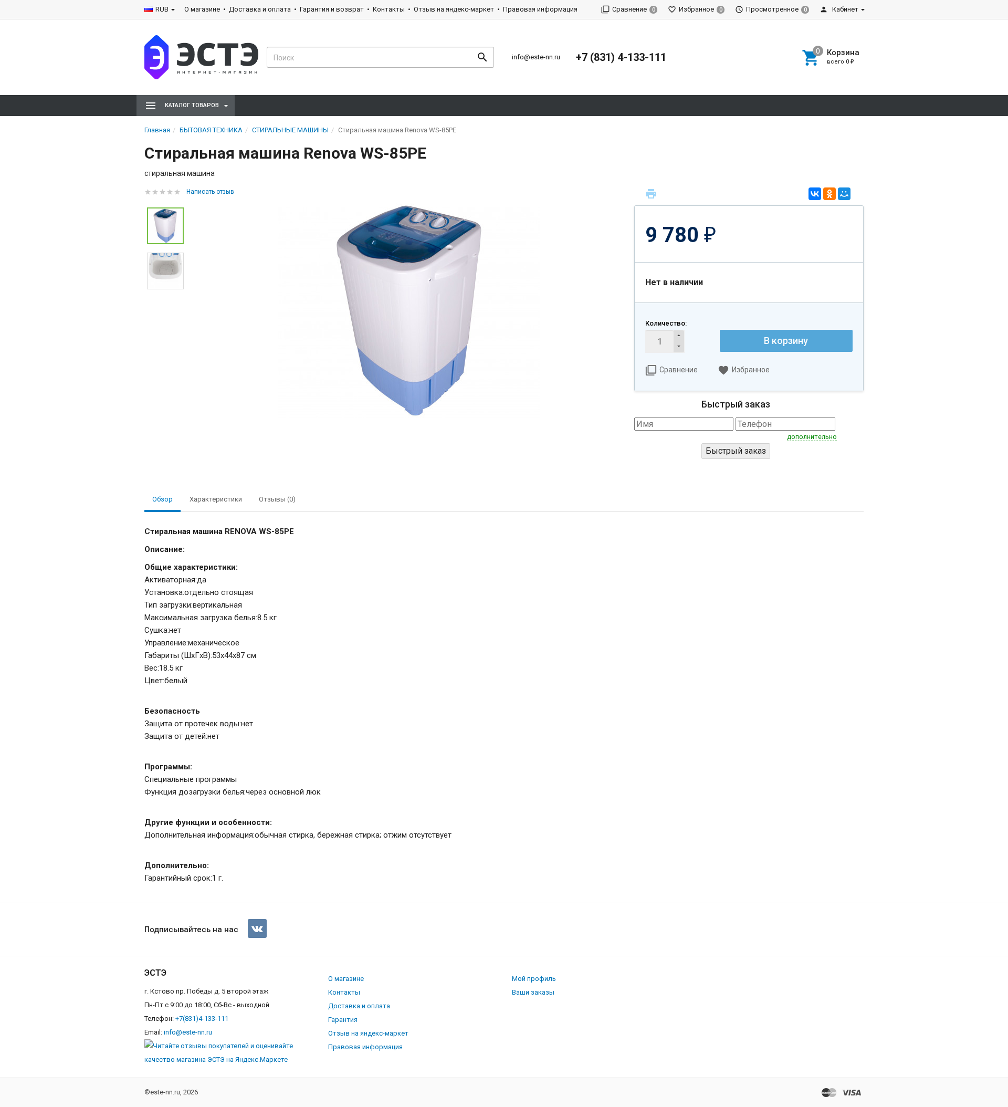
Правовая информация (540, 9)
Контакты (389, 9)
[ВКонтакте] (814, 193)
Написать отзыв (210, 191)
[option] (409, 310)
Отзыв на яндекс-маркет (454, 9)
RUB (162, 9)
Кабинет (844, 9)
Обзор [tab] (162, 499)
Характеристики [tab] (216, 499)
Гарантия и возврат (332, 9)
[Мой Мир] (844, 193)
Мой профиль (534, 979)
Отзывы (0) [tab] (277, 499)
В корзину (786, 340)
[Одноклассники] (829, 193)
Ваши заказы (533, 992)
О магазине (202, 9)
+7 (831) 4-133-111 (621, 57)
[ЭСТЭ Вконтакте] (257, 928)
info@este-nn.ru (536, 57)
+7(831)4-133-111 (201, 1018)
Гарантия (343, 1020)
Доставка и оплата (260, 9)
